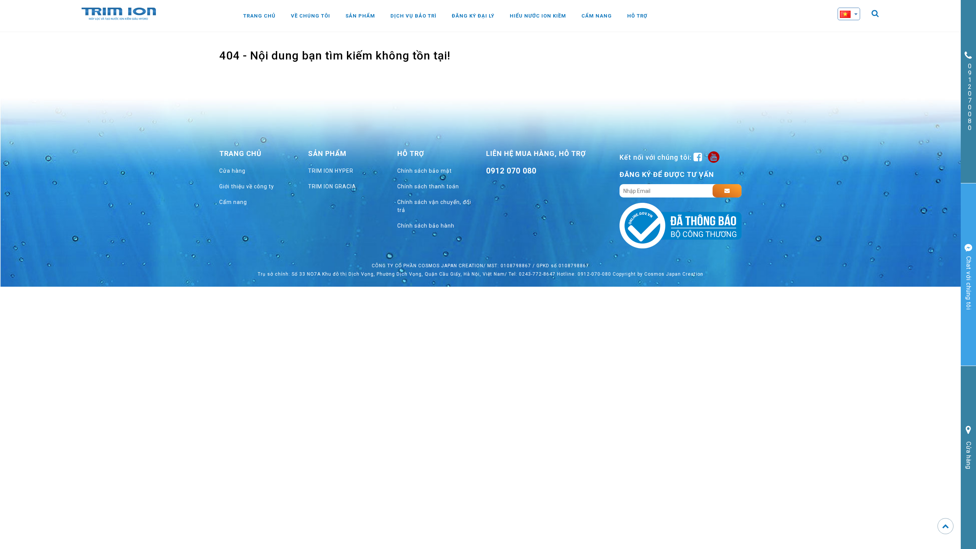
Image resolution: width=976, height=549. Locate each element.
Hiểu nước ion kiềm (538, 16)
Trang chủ (259, 16)
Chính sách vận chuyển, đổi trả (434, 206)
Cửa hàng (232, 171)
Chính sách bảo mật (424, 171)
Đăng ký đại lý (473, 16)
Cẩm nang (596, 16)
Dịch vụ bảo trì (413, 16)
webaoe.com (518, 188)
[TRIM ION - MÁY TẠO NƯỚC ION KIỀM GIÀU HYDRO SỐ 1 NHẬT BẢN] (119, 13)
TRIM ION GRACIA (332, 186)
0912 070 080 (511, 170)
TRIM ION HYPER (330, 171)
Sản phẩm (360, 16)
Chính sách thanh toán (428, 186)
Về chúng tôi (310, 16)
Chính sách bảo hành (425, 226)
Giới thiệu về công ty (246, 186)
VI (854, 28)
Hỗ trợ (637, 16)
